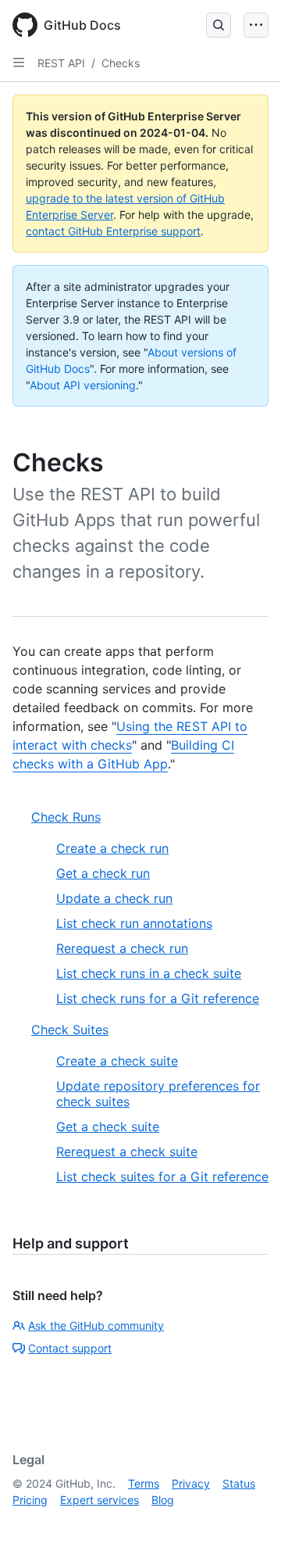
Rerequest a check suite (126, 1151)
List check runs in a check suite (148, 973)
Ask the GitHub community (96, 1325)
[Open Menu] (256, 25)
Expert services (99, 1499)
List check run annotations (134, 923)
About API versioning (83, 385)
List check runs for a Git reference (157, 998)
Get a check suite (107, 1126)
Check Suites (69, 1029)
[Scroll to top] (246, 1523)
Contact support (70, 1348)
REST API (61, 63)
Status (238, 1483)
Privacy (191, 1483)
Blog (162, 1499)
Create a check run (112, 848)
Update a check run (114, 898)
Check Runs (66, 817)
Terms (143, 1483)
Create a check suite (117, 1061)
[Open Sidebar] (18, 62)
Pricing (30, 1499)
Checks (120, 63)
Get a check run (103, 873)
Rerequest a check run (122, 948)
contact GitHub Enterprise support (113, 231)
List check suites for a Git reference (162, 1176)
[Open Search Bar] (218, 25)
